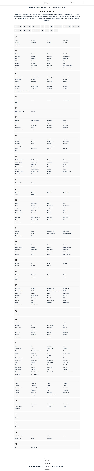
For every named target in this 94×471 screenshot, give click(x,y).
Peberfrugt (66, 293)
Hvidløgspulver (35, 171)
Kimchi (49, 212)
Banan (33, 56)
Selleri (16, 350)
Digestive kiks (66, 100)
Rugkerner (65, 332)
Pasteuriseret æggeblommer (54, 290)
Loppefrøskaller (51, 233)
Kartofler (33, 210)
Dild (16, 102)
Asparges (33, 42)
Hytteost (17, 173)
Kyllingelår (49, 219)
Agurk (16, 40)
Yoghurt (17, 417)
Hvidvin (49, 171)
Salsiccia (49, 346)
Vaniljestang (66, 404)
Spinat (49, 364)
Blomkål (49, 58)
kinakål (33, 222)
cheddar (17, 88)
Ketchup (65, 210)
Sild (48, 353)
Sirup (16, 355)
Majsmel (33, 245)
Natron (33, 263)
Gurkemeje (50, 148)
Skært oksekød (19, 357)
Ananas (33, 40)
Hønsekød (33, 173)
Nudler (17, 265)
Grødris (65, 146)
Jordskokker (66, 192)
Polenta (17, 300)
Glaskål (49, 139)
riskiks (48, 337)
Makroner (65, 245)
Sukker (33, 367)
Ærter (32, 438)
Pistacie (49, 297)
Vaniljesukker (18, 406)
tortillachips (66, 395)
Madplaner (47, 7)
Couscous (17, 86)
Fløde (32, 127)
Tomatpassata (19, 388)
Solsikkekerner (18, 360)
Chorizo (65, 81)
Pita (64, 297)
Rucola (33, 332)
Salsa (32, 346)
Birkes (16, 58)
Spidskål (33, 364)
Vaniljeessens (50, 404)
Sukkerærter (50, 367)
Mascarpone (50, 249)
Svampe (49, 369)
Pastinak (65, 290)
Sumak (65, 367)
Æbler (48, 436)
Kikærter (33, 212)
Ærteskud (49, 438)
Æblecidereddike (19, 436)
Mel (16, 252)
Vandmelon (34, 404)
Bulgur (64, 63)
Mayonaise (66, 249)
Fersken (17, 123)
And (48, 40)
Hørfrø (49, 173)
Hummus (33, 166)
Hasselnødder (18, 162)
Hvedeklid (65, 166)
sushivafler (18, 374)
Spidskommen (18, 364)
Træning (54, 7)
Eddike (33, 111)
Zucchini (17, 426)
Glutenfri (65, 139)
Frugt (32, 130)
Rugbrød (49, 332)
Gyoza (65, 148)
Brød (48, 63)
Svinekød (17, 371)
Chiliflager (65, 79)
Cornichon (65, 84)
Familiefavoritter (35, 120)
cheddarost (34, 88)
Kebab (49, 210)
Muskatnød (66, 252)
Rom (16, 330)
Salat (16, 346)
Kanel (16, 205)
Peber (48, 293)
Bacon (17, 54)
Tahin (16, 383)
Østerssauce (34, 447)
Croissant (49, 86)
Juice (16, 194)
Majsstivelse (50, 245)
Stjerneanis (18, 367)
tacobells (49, 392)
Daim (32, 100)
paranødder (66, 302)
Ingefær (33, 183)
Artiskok (17, 42)
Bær (16, 68)
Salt (64, 346)
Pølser (32, 302)
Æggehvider (18, 438)
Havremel (49, 162)
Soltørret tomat (35, 360)
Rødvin (33, 337)
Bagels (33, 54)
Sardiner (65, 348)
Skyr (64, 355)
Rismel (33, 327)
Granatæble (18, 143)
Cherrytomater (19, 79)
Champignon (50, 77)
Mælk (48, 254)
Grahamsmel (66, 141)
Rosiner (65, 330)
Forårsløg (65, 127)
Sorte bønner (66, 360)
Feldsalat (49, 120)
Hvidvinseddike (67, 171)
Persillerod (65, 295)
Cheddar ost (66, 77)
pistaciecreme (34, 304)
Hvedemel (17, 169)
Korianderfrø (66, 217)
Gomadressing (50, 141)
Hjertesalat (34, 164)
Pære (16, 302)
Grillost (49, 143)
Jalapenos (17, 192)
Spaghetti (33, 362)
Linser (32, 233)
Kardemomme (66, 205)
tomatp (33, 395)
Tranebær (33, 390)
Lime (16, 233)
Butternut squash (67, 65)
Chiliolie (17, 81)
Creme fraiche (34, 86)
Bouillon (33, 61)
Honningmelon (18, 166)
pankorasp (50, 302)
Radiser (49, 323)
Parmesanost (66, 288)
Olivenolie (17, 277)
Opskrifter (32, 7)
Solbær (65, 357)
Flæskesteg (18, 127)
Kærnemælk (18, 222)
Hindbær (17, 164)
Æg (64, 436)
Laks (32, 231)
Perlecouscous (34, 295)
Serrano (65, 350)
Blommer (65, 58)
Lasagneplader (51, 231)
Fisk (16, 125)
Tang (48, 383)
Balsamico (17, 56)
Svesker (65, 369)
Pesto (16, 297)
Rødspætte (18, 337)
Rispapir (65, 327)
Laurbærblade (66, 231)
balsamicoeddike (67, 68)
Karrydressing (34, 208)
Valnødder (17, 404)
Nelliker (49, 263)
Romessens (34, 330)
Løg (32, 235)
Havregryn (34, 162)
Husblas (49, 166)
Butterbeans (34, 65)
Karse (64, 208)
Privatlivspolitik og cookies (45, 466)
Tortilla (17, 390)
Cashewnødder (19, 77)
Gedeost (17, 139)
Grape (32, 143)
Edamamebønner (19, 111)
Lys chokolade (18, 235)
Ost (16, 279)
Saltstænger (18, 348)
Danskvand (50, 100)
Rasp (64, 323)
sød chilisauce (34, 374)
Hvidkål (49, 169)
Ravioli (17, 325)
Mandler (33, 247)
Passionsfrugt (18, 290)
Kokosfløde (34, 215)
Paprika (33, 288)
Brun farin (33, 63)
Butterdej (49, 65)
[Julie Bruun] (47, 2)
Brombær (17, 63)
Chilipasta (33, 81)
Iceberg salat (18, 183)
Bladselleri (33, 58)
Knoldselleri (18, 215)
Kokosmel (49, 215)
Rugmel (17, 334)
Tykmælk (17, 392)
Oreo (48, 277)
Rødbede (33, 334)
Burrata (17, 65)
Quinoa (17, 314)
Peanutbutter (18, 293)
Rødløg (65, 334)
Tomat (65, 385)
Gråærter (65, 143)
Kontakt (32, 466)
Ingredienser (62, 7)
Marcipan (17, 249)
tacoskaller (66, 392)
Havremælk (66, 162)
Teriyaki (65, 383)
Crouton (65, 86)
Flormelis (65, 125)
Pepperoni (17, 295)
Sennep (49, 350)
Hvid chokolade (35, 169)
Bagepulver (50, 54)
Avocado (65, 42)
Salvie (32, 348)
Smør (48, 357)
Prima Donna (50, 300)
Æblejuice (33, 436)
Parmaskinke (50, 288)
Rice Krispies (50, 325)
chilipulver (49, 88)
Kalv (64, 203)
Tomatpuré (34, 388)
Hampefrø (49, 159)
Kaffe (16, 203)
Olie (48, 274)
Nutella (33, 265)
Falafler (17, 120)
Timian (17, 385)
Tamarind (33, 383)
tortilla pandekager (52, 395)
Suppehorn (18, 369)
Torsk (48, 388)
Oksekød (33, 274)
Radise (33, 323)
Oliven (64, 274)
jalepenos (33, 194)
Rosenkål (49, 330)
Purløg (64, 300)
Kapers (33, 205)
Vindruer (49, 406)
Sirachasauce (66, 353)
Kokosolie (17, 217)
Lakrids (17, 231)
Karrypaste (50, 208)
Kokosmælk (66, 215)
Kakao (48, 203)
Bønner (33, 68)
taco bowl (33, 392)
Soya (16, 362)
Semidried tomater (35, 350)
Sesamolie (33, 353)
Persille (49, 295)
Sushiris (33, 369)
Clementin (33, 84)
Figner (48, 123)
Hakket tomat (34, 159)
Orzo (64, 277)
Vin (32, 406)
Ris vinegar (18, 327)
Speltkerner (50, 362)
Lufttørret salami (67, 233)
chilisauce (65, 88)
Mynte (17, 254)
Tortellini (65, 388)
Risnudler (49, 327)
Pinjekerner (34, 297)
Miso (32, 252)
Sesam (17, 353)
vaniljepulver (18, 408)
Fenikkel (65, 120)
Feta (32, 123)
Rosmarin (17, 332)
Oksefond (17, 274)
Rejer (32, 325)
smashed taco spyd (68, 371)
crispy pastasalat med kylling (22, 91)
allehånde (17, 44)
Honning (65, 164)
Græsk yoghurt (19, 146)
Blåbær (17, 61)
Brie (48, 61)
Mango (49, 247)
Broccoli (65, 61)
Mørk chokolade (67, 254)
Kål (64, 219)
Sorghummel (50, 360)
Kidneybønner (18, 212)
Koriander (49, 217)
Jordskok (49, 192)
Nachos (17, 263)
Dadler (17, 100)
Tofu (48, 385)
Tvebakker (66, 390)
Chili (48, 79)
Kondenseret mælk (36, 217)
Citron (16, 84)
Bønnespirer (50, 68)
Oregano (33, 277)
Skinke (49, 355)
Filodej (64, 123)
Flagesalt (49, 125)
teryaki (17, 395)
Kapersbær (50, 205)
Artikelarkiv (60, 466)
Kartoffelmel (18, 210)
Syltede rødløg (34, 371)
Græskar (33, 146)
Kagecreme (34, 203)
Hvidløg (65, 169)
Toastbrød (33, 385)
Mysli (32, 254)
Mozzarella (50, 252)
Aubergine (49, 42)
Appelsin (65, 40)
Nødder (49, 265)
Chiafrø (33, 79)
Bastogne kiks (66, 56)
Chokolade (50, 81)
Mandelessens (19, 247)
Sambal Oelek (50, 348)
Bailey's (65, 54)
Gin (32, 139)
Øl (15, 447)
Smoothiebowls (35, 357)
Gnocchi (17, 141)
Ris (64, 325)
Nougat (65, 263)
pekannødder (18, 304)
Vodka (64, 406)
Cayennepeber (35, 77)
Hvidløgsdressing (19, 171)
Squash (65, 364)
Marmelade (34, 249)
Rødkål (49, 334)
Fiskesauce (34, 125)
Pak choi (17, 288)
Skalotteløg (34, 355)
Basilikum (49, 56)
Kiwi (64, 212)
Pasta (32, 290)
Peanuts (33, 293)
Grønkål (17, 148)
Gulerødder (34, 148)
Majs (16, 245)
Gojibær (33, 141)
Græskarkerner (51, 146)
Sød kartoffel (50, 371)
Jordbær (33, 192)
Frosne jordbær (19, 130)
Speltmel (65, 362)
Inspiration (39, 7)
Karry (16, 208)
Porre (32, 300)
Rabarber (17, 323)
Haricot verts (66, 159)
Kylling (17, 219)
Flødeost (49, 127)
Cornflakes (50, 84)
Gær (16, 150)
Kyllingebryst (34, 219)
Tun (48, 390)
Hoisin (48, 164)
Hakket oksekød (19, 159)
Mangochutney (67, 247)
